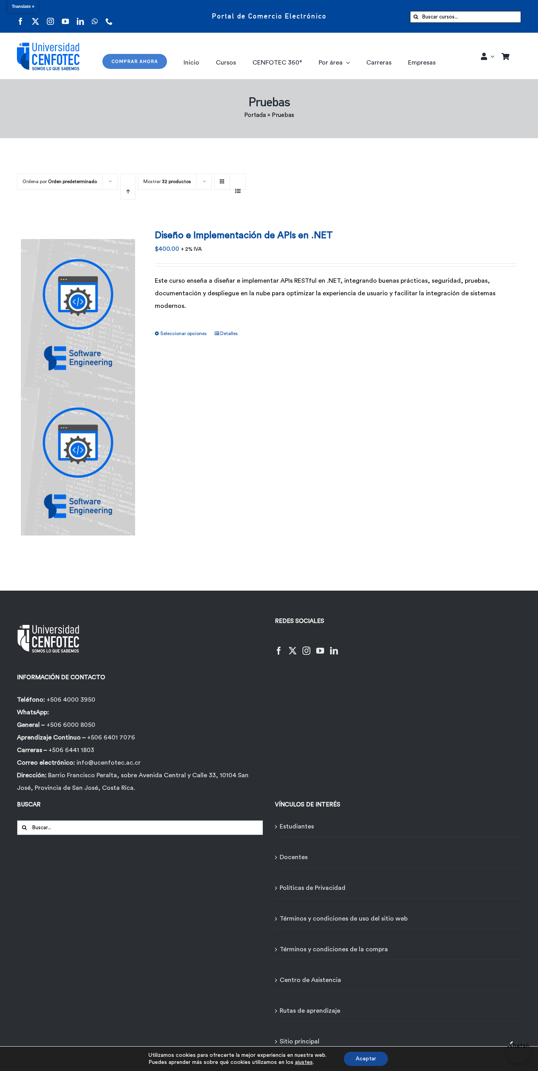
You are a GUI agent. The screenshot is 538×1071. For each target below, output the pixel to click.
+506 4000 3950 (70, 700)
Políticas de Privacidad (312, 888)
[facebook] (20, 16)
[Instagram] (306, 646)
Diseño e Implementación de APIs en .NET (244, 235)
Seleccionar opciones (183, 333)
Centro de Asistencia (310, 980)
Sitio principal (299, 1041)
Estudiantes (297, 826)
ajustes (304, 1062)
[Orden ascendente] (127, 187)
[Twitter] (293, 646)
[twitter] (35, 16)
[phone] (109, 16)
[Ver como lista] (237, 186)
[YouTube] (320, 646)
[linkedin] (80, 16)
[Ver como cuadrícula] (222, 179)
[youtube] (65, 16)
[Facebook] (279, 646)
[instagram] (50, 16)
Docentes (294, 857)
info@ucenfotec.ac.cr (108, 763)
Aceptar (366, 1059)
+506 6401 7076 (111, 737)
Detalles (229, 333)
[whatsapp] (95, 16)
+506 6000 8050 (70, 725)
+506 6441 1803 (71, 750)
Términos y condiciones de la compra (334, 949)
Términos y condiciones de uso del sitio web (344, 918)
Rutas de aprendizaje (310, 1011)
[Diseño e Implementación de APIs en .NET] (78, 382)
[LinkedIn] (334, 646)
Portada (255, 115)
